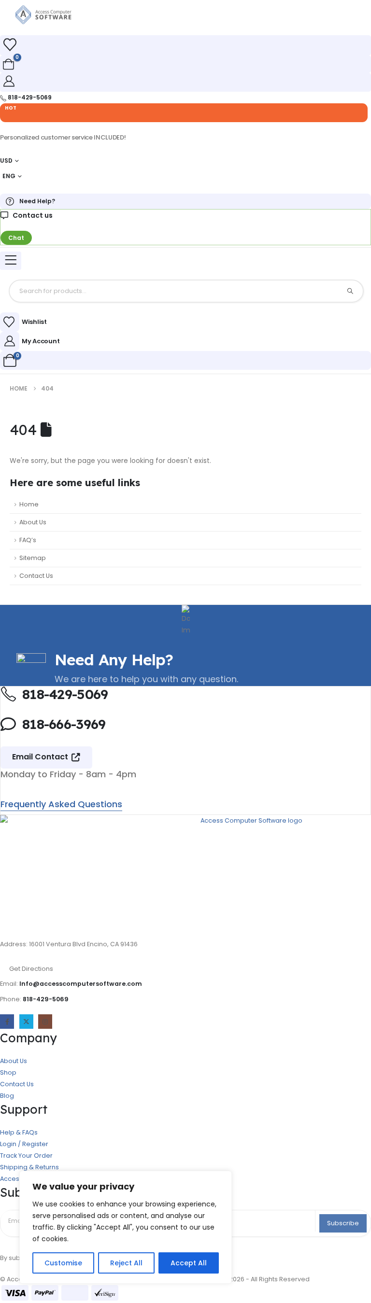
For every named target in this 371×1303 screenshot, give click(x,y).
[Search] (350, 291)
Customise (63, 1263)
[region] (125, 1227)
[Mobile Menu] (10, 261)
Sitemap (32, 558)
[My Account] (9, 81)
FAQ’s (27, 540)
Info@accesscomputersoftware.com (80, 984)
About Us (32, 522)
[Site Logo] (43, 15)
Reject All (126, 1263)
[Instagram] (45, 1021)
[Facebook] (7, 1021)
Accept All (189, 1263)
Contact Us (36, 576)
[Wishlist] (9, 45)
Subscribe (343, 1223)
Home (29, 504)
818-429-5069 (46, 999)
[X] (26, 1021)
